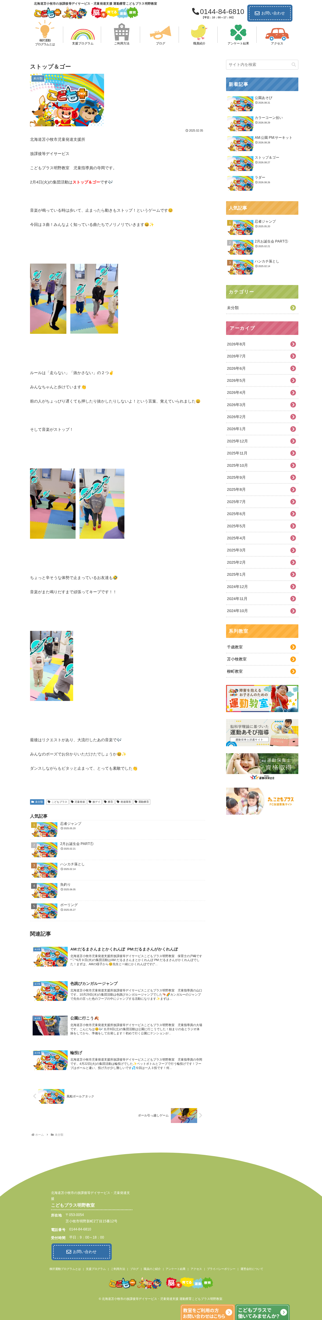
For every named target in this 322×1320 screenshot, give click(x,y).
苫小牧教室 (237, 659)
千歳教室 (235, 647)
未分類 (39, 801)
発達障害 (125, 801)
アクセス (196, 1269)
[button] (294, 64)
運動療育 (143, 801)
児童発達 (79, 801)
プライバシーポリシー (221, 1269)
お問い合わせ (273, 13)
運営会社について (252, 1269)
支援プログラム (96, 1269)
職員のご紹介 (152, 1269)
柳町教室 (235, 671)
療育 (110, 801)
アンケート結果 (176, 1269)
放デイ (96, 801)
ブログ (134, 1269)
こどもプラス (59, 801)
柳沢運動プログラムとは (65, 1269)
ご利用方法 (118, 1269)
